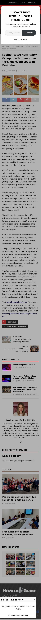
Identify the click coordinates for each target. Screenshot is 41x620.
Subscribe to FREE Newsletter (18, 615)
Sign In (22, 2)
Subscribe (29, 32)
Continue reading (20, 39)
